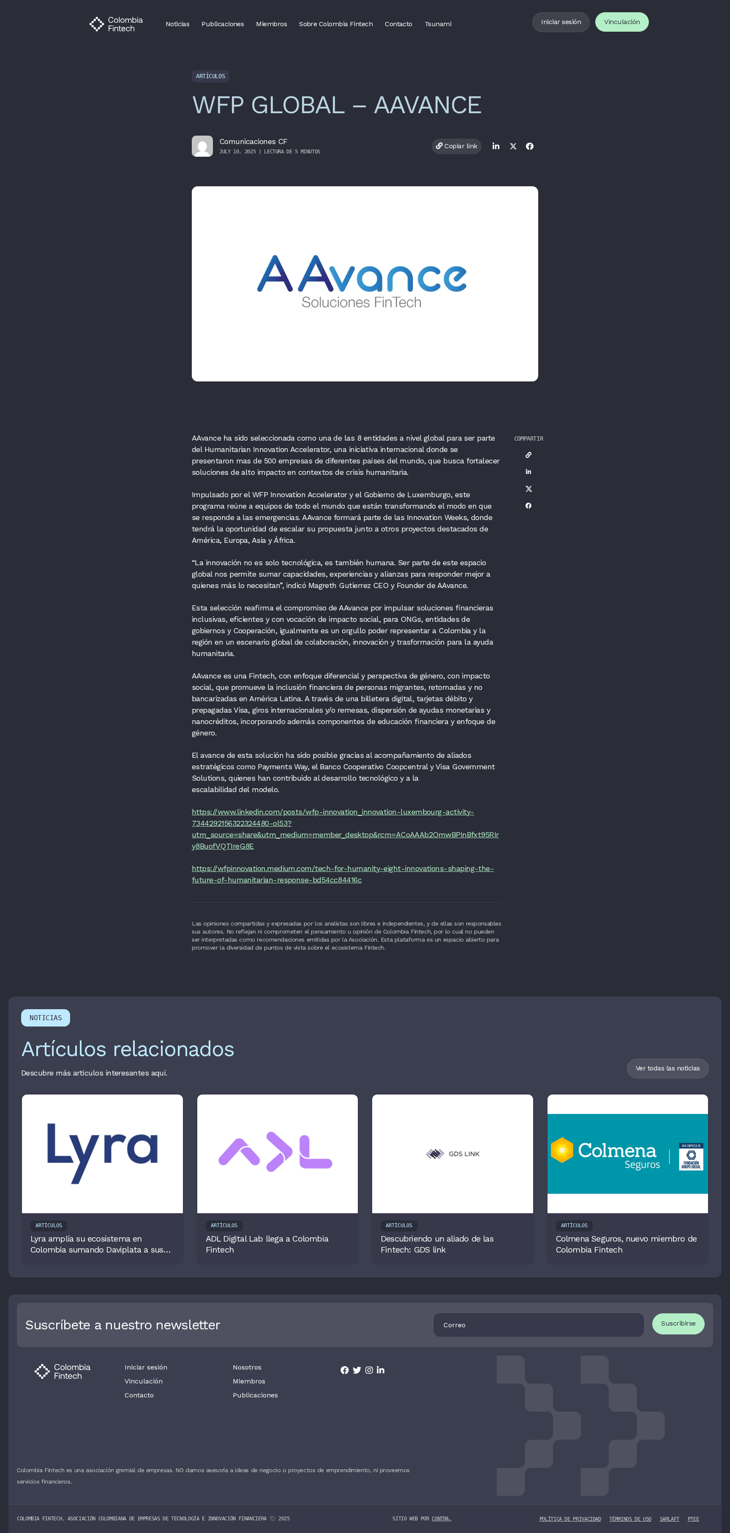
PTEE (693, 1519)
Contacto (398, 24)
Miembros (271, 24)
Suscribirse (678, 1323)
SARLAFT (669, 1519)
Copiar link (460, 146)
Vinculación (622, 22)
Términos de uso (630, 1519)
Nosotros (247, 1367)
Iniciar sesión (561, 22)
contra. (441, 1519)
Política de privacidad (570, 1519)
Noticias (178, 24)
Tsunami (438, 24)
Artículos (210, 76)
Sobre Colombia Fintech (336, 24)
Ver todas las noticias (668, 1068)
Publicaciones (223, 24)
